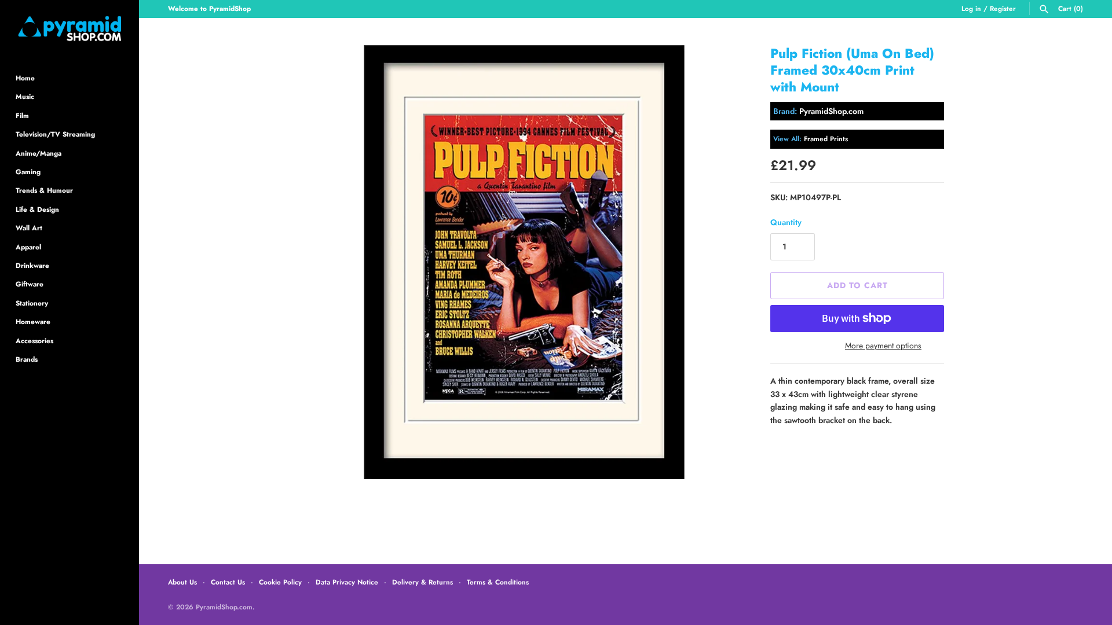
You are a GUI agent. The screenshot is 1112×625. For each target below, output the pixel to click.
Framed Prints (826, 139)
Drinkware (32, 265)
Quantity (786, 222)
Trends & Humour (44, 190)
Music (25, 96)
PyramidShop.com (831, 111)
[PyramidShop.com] (69, 29)
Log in (971, 8)
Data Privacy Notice (347, 582)
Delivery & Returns (422, 582)
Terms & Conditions (498, 582)
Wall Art (29, 228)
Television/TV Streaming (55, 134)
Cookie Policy (280, 582)
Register (1003, 8)
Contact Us (228, 582)
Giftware (29, 284)
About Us (182, 582)
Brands (27, 359)
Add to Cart (857, 285)
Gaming (28, 172)
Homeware (33, 321)
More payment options (883, 345)
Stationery (32, 303)
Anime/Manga (38, 153)
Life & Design (37, 209)
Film (22, 115)
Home (25, 78)
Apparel (28, 247)
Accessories (34, 340)
